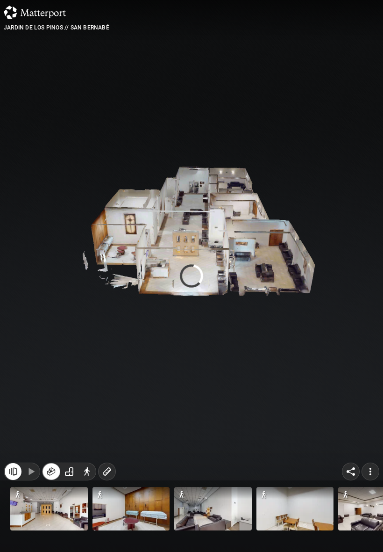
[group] (69, 532)
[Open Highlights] (13, 532)
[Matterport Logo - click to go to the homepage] (35, 12)
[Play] (30, 532)
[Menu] (370, 532)
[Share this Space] (351, 532)
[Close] (272, 79)
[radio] (51, 532)
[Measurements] (107, 532)
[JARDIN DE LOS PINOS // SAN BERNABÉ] (191, 276)
